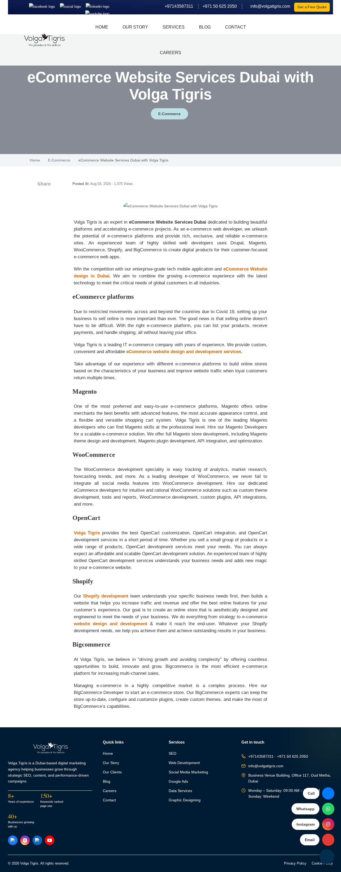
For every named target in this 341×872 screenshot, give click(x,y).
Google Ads (178, 782)
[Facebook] (42, 6)
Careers (170, 52)
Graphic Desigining (185, 800)
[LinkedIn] (97, 6)
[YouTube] (49, 840)
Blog (205, 27)
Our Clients (112, 772)
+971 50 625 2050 (219, 6)
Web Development (184, 763)
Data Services (180, 791)
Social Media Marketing (188, 772)
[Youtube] (97, 14)
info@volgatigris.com (268, 6)
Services (174, 27)
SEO (172, 754)
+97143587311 (179, 6)
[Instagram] (71, 6)
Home (101, 27)
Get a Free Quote (312, 7)
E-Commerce (169, 114)
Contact (235, 27)
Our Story (135, 27)
